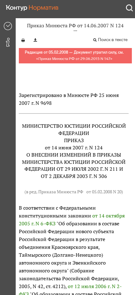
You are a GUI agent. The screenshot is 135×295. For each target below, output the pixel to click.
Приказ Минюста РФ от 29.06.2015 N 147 (74, 58)
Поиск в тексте (112, 39)
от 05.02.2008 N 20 (104, 192)
